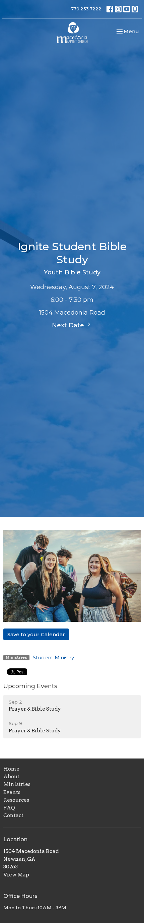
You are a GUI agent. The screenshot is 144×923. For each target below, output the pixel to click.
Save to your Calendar (36, 634)
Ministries (16, 784)
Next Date (69, 325)
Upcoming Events (30, 686)
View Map (16, 875)
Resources (16, 800)
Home (11, 769)
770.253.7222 (86, 8)
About (11, 777)
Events (11, 792)
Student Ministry (53, 657)
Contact (13, 815)
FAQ (9, 808)
